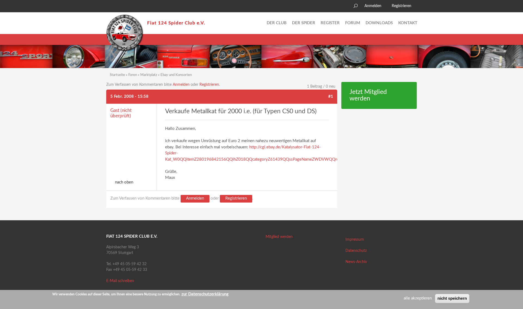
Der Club (277, 23)
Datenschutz (356, 251)
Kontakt (407, 23)
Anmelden (372, 6)
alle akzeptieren (418, 298)
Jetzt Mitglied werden (368, 95)
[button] (110, 7)
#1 (330, 96)
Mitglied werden (279, 237)
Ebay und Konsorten (176, 75)
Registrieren (401, 6)
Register (330, 23)
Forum (352, 23)
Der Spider (303, 23)
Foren (132, 75)
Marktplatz (148, 75)
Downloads (379, 23)
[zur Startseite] (124, 32)
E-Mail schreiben (120, 281)
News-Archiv (356, 262)
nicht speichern (452, 298)
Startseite (117, 75)
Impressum (354, 239)
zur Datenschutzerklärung (205, 294)
